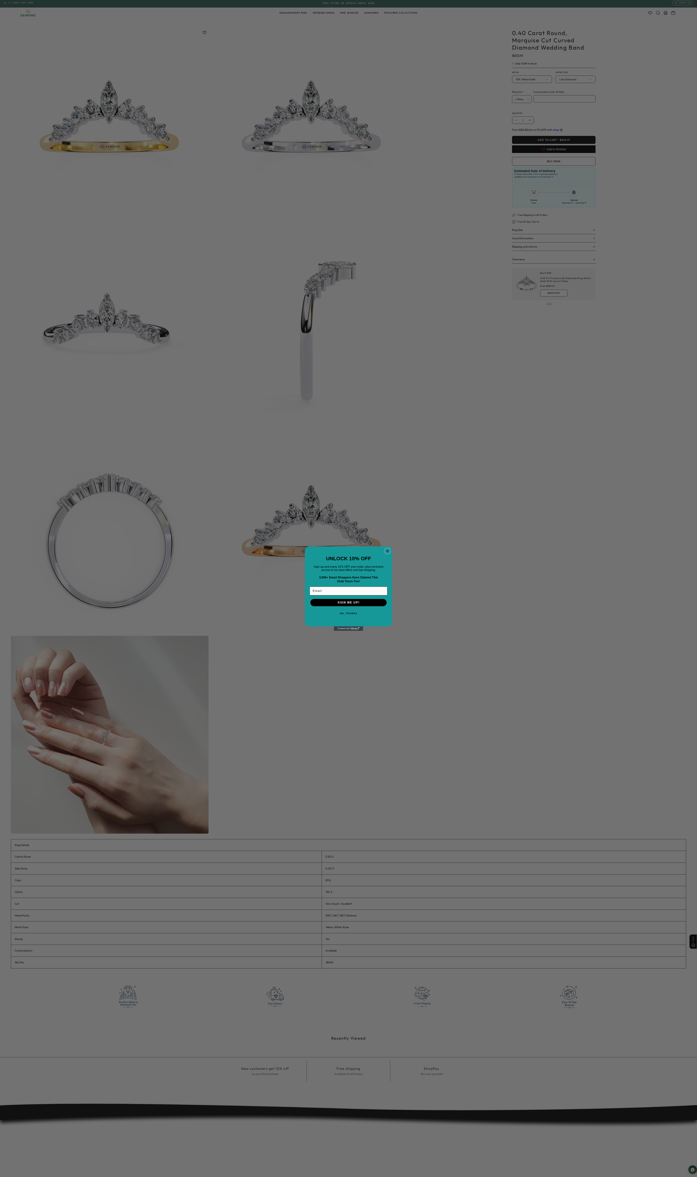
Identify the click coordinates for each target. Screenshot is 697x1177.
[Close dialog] (387, 551)
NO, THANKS (348, 613)
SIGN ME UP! (349, 602)
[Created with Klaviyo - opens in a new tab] (348, 628)
